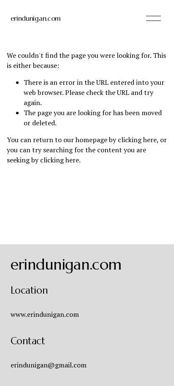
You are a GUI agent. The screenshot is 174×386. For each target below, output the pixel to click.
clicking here (137, 139)
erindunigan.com (36, 18)
